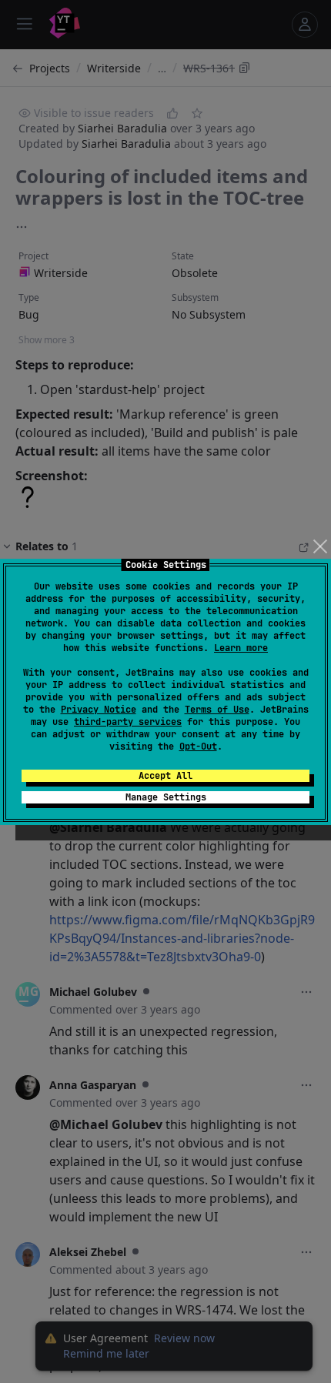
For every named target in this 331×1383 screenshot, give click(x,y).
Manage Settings (165, 797)
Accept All (165, 776)
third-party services (128, 722)
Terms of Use (217, 709)
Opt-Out (198, 746)
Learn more (241, 648)
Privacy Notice (98, 709)
